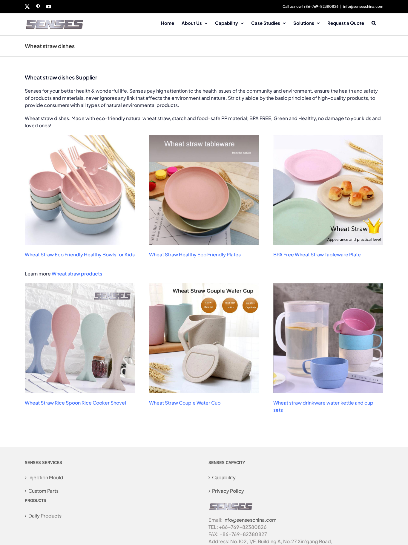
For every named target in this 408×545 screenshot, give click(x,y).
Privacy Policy (228, 491)
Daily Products (45, 515)
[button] (374, 22)
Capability (224, 477)
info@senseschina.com (363, 6)
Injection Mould (45, 477)
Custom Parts (43, 491)
